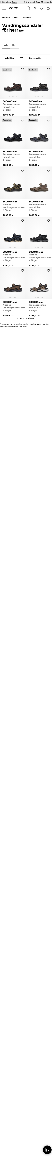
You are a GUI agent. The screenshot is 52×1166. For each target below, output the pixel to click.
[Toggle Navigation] (4, 8)
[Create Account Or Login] (34, 8)
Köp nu (10, 2)
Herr (16, 17)
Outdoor (6, 17)
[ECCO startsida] (13, 8)
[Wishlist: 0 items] (41, 8)
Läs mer (23, 326)
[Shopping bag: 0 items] (48, 8)
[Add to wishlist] (22, 70)
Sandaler (27, 17)
